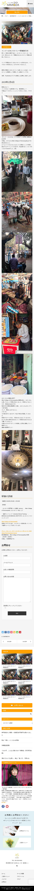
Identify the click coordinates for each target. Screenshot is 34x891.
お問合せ (4, 882)
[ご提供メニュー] (17, 838)
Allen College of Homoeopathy (9, 521)
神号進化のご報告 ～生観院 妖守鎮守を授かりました (16, 734)
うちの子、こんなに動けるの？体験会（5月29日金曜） (17, 752)
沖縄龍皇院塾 (6, 745)
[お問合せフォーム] (17, 826)
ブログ (18, 879)
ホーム (3, 873)
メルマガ (4, 879)
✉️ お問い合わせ (17, 705)
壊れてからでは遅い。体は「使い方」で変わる (15, 758)
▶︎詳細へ (4, 802)
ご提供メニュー (6, 876)
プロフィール (20, 876)
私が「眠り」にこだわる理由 (10, 740)
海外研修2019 (6, 47)
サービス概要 (20, 873)
